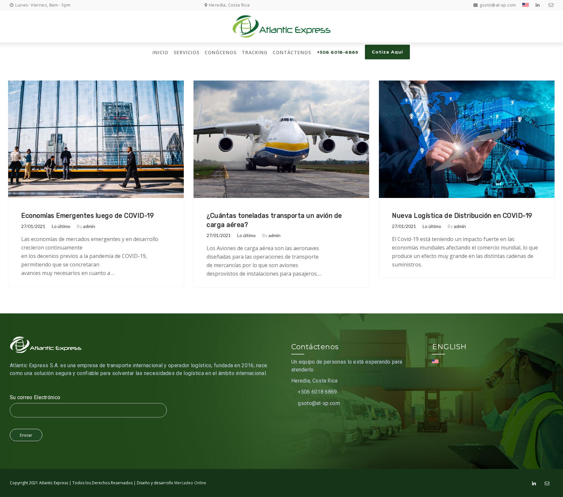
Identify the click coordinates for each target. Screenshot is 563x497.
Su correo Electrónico (35, 397)
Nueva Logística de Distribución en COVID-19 (462, 215)
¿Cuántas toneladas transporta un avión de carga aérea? (274, 220)
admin (89, 226)
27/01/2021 (33, 226)
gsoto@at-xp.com (319, 403)
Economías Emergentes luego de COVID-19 (87, 215)
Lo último (61, 226)
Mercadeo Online (190, 483)
